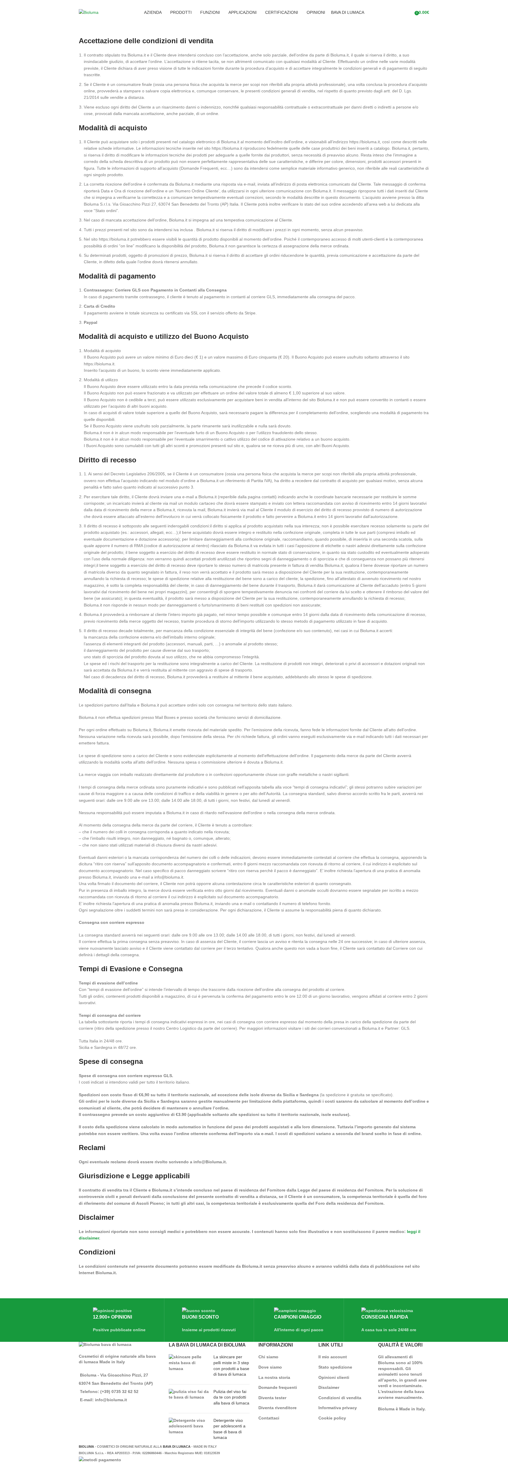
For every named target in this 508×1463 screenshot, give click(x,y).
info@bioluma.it (111, 1399)
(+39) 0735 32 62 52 (119, 1391)
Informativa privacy (337, 1407)
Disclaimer (328, 1387)
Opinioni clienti (333, 1377)
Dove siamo (270, 1367)
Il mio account (332, 1356)
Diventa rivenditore (277, 1407)
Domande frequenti (277, 1387)
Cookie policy (332, 1418)
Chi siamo (268, 1356)
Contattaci (268, 1418)
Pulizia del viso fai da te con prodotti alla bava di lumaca (231, 1397)
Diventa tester (272, 1397)
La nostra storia (274, 1377)
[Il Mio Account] (408, 12)
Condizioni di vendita (339, 1397)
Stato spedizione (335, 1367)
